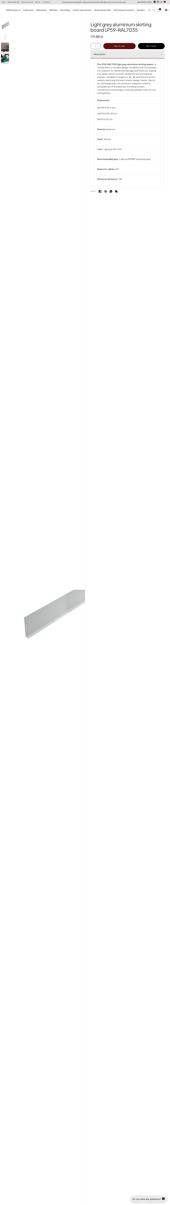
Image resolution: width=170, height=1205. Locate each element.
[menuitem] (15, 10)
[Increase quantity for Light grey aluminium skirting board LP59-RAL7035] (99, 46)
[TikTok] (161, 1)
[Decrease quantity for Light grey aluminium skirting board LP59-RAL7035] (93, 46)
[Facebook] (154, 1)
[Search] (153, 10)
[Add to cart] (119, 46)
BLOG (37, 2)
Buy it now (151, 46)
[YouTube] (164, 1)
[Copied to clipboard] (116, 191)
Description (100, 54)
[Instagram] (158, 1)
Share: (93, 191)
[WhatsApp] (111, 191)
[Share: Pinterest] (105, 191)
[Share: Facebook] (100, 191)
